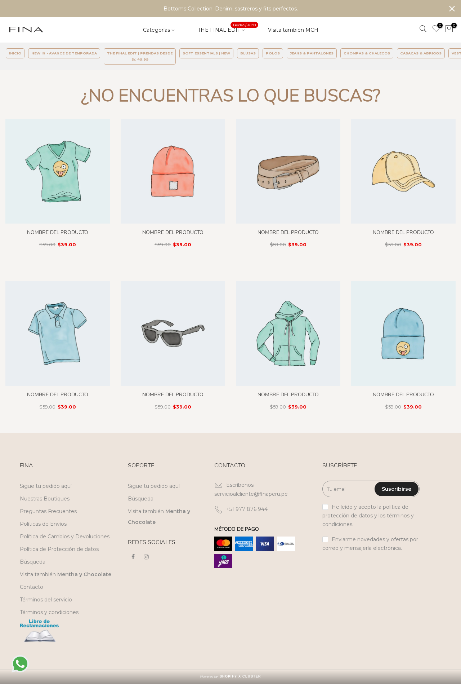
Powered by (230, 676)
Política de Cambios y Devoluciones (64, 536)
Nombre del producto (57, 232)
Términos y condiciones (49, 612)
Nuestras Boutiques (45, 498)
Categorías (156, 30)
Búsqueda (32, 562)
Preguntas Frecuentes (48, 511)
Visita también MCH (293, 30)
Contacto (31, 587)
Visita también (65, 574)
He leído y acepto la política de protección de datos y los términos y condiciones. (368, 516)
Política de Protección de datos (59, 549)
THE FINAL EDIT (227, 28)
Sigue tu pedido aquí (46, 486)
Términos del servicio (46, 599)
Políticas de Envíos (43, 524)
